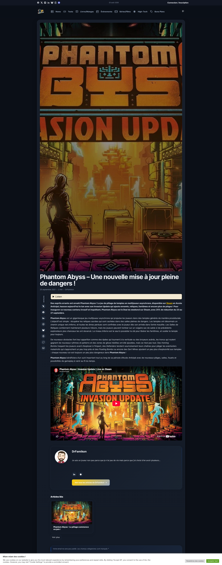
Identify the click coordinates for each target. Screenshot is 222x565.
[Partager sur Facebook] (43, 312)
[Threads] (55, 3)
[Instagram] (45, 3)
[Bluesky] (52, 3)
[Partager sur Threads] (43, 336)
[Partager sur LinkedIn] (43, 318)
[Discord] (59, 3)
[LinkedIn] (48, 3)
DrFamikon (79, 451)
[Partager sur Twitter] (43, 306)
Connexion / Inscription (177, 3)
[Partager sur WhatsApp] (43, 342)
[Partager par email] (43, 348)
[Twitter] (41, 3)
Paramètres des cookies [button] (195, 561)
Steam (169, 303)
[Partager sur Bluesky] (43, 330)
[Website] (80, 474)
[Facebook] (38, 3)
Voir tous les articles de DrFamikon (91, 482)
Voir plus (56, 537)
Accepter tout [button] (213, 561)
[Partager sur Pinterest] (43, 324)
